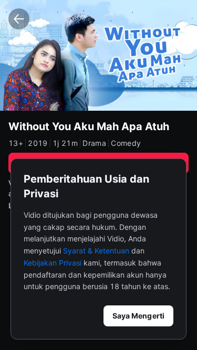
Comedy (126, 143)
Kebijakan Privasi (52, 262)
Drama (94, 143)
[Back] (18, 18)
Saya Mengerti (138, 315)
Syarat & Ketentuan (96, 250)
